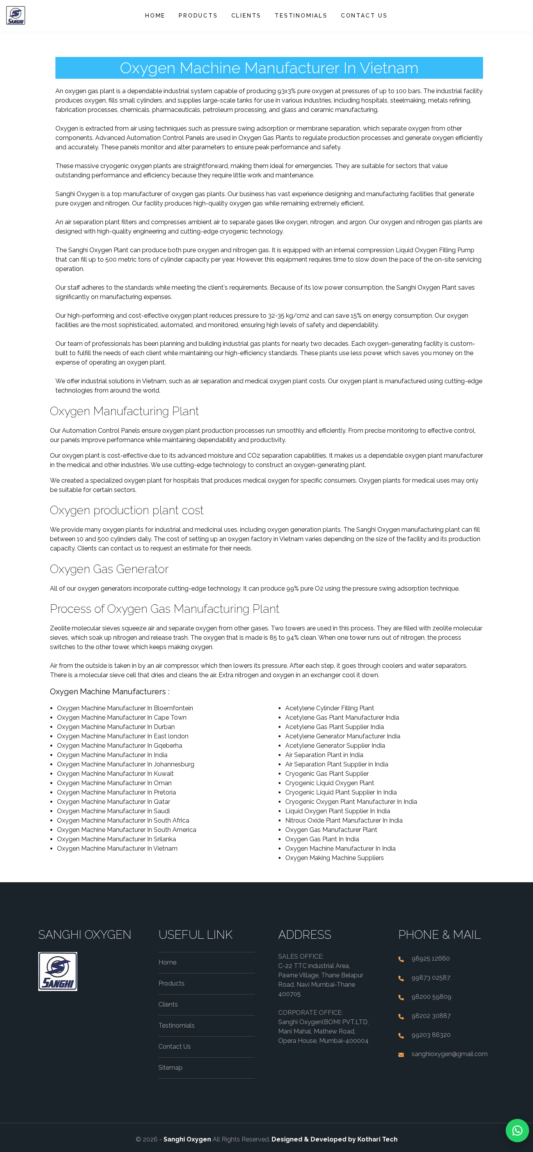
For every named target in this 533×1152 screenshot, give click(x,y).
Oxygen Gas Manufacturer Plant (331, 829)
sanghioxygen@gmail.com (450, 1054)
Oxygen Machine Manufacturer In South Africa (123, 820)
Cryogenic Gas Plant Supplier (327, 773)
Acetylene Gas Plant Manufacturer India (342, 717)
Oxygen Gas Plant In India (322, 839)
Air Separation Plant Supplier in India (336, 764)
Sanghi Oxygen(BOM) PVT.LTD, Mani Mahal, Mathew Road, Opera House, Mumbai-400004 (323, 1031)
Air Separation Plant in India (324, 755)
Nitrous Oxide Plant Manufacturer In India (344, 820)
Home (155, 15)
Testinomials (301, 15)
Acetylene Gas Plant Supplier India (334, 727)
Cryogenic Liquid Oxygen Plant (329, 783)
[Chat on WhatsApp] (517, 1130)
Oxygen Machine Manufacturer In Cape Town (122, 717)
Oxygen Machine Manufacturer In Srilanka (116, 839)
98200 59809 (431, 996)
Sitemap (170, 1067)
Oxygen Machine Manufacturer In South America (126, 829)
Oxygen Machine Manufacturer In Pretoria (116, 792)
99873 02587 (431, 977)
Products (198, 15)
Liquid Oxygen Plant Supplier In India (337, 811)
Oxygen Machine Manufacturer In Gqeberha (119, 745)
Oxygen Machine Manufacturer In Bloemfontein (125, 708)
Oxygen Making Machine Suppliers (334, 858)
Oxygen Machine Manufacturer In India (112, 755)
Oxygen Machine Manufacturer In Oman (114, 783)
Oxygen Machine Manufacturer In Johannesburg (125, 764)
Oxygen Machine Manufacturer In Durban (116, 727)
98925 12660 (431, 958)
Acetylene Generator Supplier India (335, 745)
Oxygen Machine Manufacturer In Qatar (113, 801)
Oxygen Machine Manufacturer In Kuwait (115, 773)
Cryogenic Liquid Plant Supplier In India (341, 792)
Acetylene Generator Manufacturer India (342, 736)
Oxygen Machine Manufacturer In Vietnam (117, 848)
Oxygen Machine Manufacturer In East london (122, 736)
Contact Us (364, 15)
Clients (246, 15)
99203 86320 (431, 1035)
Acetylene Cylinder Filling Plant (329, 708)
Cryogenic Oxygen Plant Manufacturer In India (351, 801)
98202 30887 (431, 1015)
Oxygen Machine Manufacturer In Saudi (113, 811)
